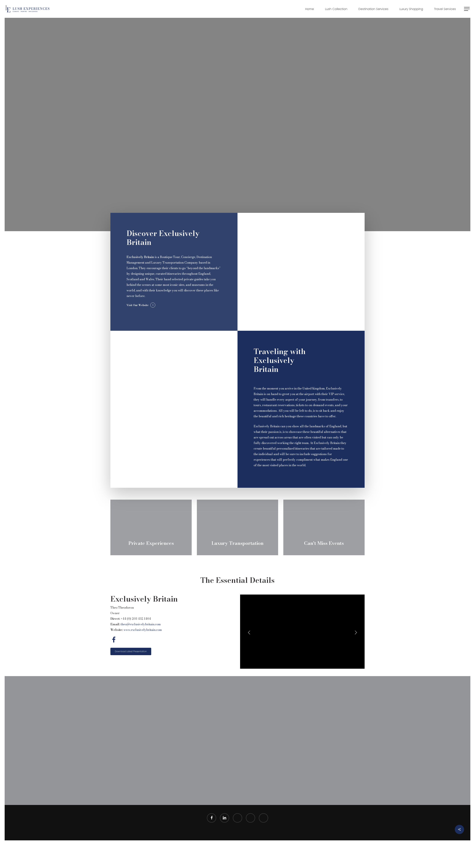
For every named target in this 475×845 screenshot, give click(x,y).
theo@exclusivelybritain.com (141, 624)
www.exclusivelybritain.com (143, 630)
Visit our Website (138, 305)
